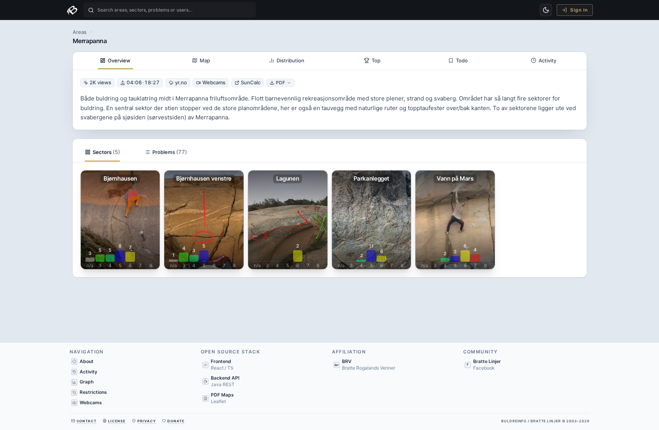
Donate (175, 421)
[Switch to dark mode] (546, 10)
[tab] (115, 61)
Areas (80, 32)
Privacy (146, 421)
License (117, 421)
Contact (87, 421)
